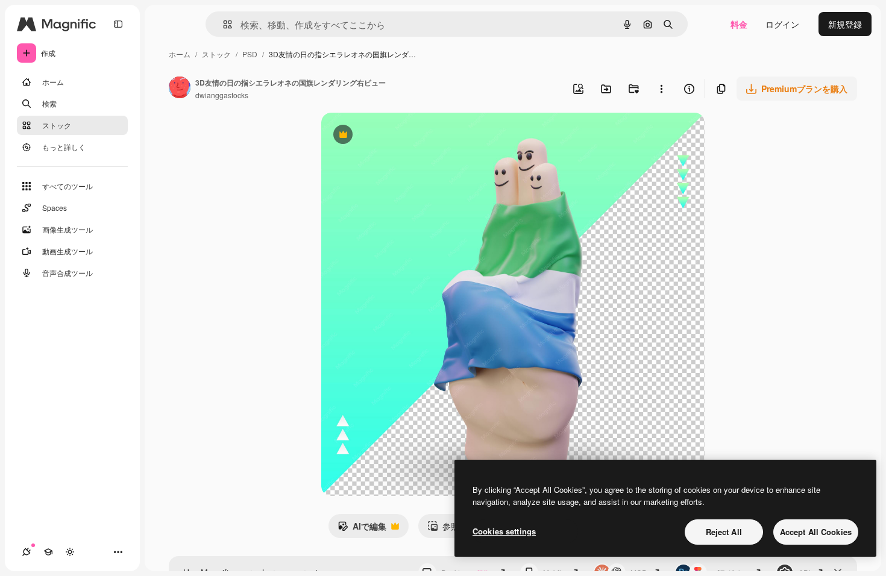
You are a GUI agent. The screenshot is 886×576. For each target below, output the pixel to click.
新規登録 (845, 24)
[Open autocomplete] (222, 24)
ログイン (782, 24)
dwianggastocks (221, 95)
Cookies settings (504, 531)
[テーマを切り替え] (70, 552)
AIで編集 (362, 529)
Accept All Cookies (816, 531)
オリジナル (404, 136)
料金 (738, 24)
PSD (249, 54)
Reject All (724, 531)
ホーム (179, 54)
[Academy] (48, 552)
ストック (216, 54)
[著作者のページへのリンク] (179, 89)
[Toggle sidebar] (118, 24)
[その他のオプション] (661, 89)
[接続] (26, 552)
